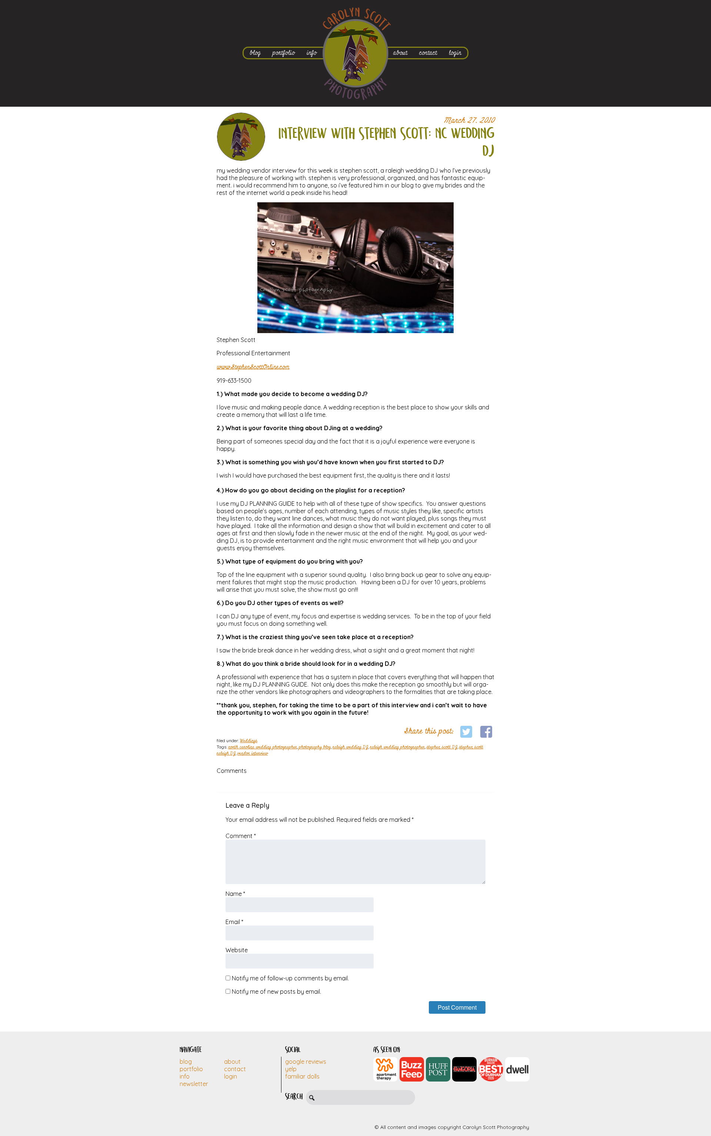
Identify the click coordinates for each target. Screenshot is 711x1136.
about (400, 53)
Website (237, 950)
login (455, 53)
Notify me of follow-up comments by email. (290, 978)
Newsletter (194, 1083)
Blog (186, 1061)
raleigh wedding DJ (350, 747)
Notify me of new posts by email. (276, 991)
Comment (241, 836)
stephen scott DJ (442, 747)
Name (235, 893)
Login (230, 1076)
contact (428, 53)
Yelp (291, 1069)
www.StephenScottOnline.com (253, 367)
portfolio (284, 53)
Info (185, 1076)
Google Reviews (305, 1061)
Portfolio (191, 1069)
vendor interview (252, 753)
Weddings (248, 741)
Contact (235, 1069)
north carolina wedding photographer (262, 747)
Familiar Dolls (302, 1076)
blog (255, 53)
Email (234, 922)
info (312, 53)
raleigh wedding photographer (397, 747)
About (232, 1061)
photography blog (315, 747)
